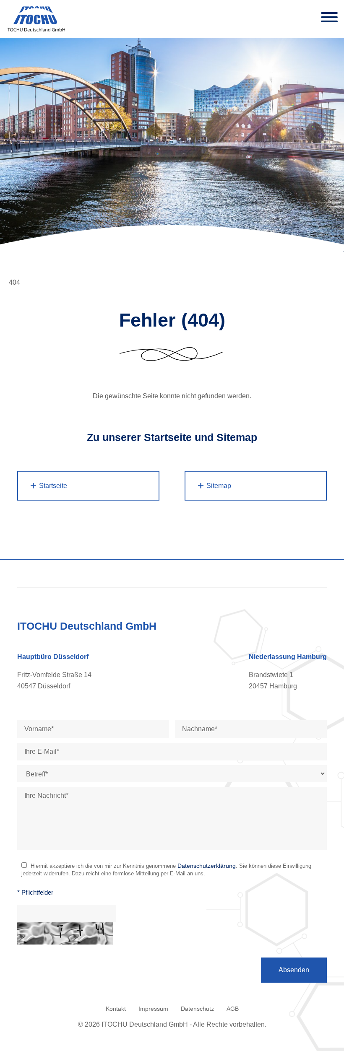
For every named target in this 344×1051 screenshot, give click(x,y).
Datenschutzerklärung (206, 865)
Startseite (53, 485)
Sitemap (218, 485)
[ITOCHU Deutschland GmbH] (38, 18)
